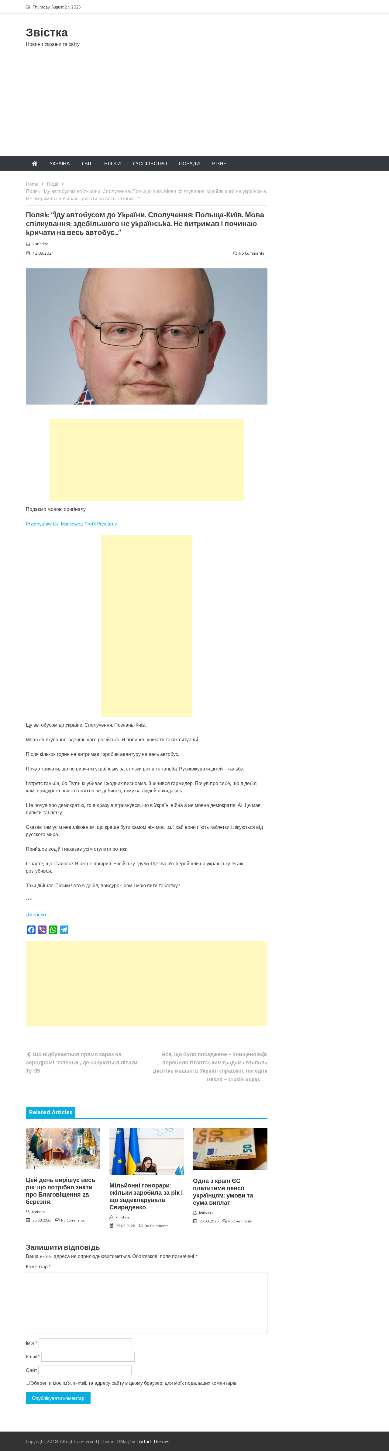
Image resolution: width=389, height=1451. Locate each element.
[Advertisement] (194, 110)
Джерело (36, 914)
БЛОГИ (112, 163)
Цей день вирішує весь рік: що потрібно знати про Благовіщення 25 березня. (60, 1191)
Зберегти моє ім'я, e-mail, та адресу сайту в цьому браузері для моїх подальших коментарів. (134, 1383)
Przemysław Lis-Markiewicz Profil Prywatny (71, 523)
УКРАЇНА (60, 163)
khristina (40, 243)
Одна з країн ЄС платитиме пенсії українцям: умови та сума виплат (223, 1192)
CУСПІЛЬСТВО (150, 163)
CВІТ (87, 163)
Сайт (31, 1370)
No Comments (251, 253)
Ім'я (31, 1342)
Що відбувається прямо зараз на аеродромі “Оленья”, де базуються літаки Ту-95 (81, 1062)
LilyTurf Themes (153, 1441)
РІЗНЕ (219, 163)
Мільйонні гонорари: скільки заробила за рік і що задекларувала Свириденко (146, 1197)
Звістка (47, 33)
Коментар (38, 1266)
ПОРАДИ (189, 163)
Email (33, 1356)
